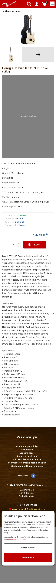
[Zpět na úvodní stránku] (9, 4)
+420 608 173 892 (28, 505)
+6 (38, 54)
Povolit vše (28, 557)
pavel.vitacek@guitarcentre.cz (28, 509)
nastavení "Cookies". (18, 540)
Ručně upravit (28, 547)
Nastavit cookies (28, 116)
